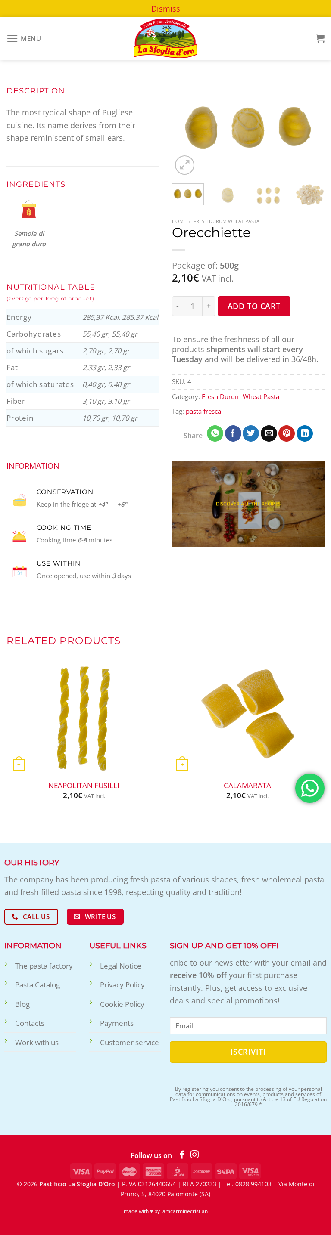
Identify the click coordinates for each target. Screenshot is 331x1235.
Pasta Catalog (37, 985)
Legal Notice (120, 966)
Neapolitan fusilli (83, 785)
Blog (22, 1004)
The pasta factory (44, 966)
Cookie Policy (122, 1004)
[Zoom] (184, 165)
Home (179, 221)
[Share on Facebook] (233, 433)
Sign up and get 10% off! (224, 945)
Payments (117, 1023)
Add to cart (254, 305)
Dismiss (165, 8)
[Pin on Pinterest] (286, 433)
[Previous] (186, 125)
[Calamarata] (247, 716)
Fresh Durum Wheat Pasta (226, 221)
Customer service (129, 1042)
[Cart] (320, 38)
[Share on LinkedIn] (305, 433)
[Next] (311, 125)
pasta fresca (203, 411)
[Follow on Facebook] (182, 1155)
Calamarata (247, 785)
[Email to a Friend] (269, 433)
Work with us (37, 1042)
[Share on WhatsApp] (215, 433)
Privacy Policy (122, 985)
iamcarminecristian (184, 1211)
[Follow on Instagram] (194, 1155)
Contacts (29, 1023)
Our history (31, 862)
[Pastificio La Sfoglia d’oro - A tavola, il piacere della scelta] (165, 38)
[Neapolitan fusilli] (83, 716)
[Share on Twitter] (251, 433)
